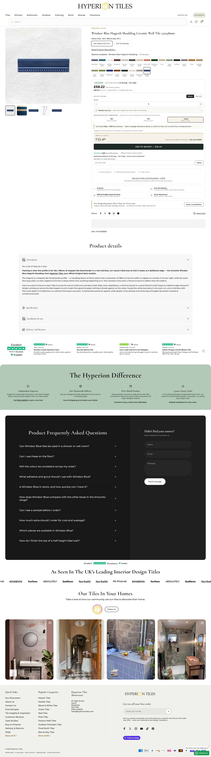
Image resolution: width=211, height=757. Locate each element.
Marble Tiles (44, 702)
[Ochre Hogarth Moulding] (192, 60)
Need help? (201, 213)
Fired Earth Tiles (46, 728)
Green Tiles (43, 709)
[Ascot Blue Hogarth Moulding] (94, 60)
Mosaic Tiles (44, 698)
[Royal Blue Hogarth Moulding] (109, 70)
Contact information (53, 752)
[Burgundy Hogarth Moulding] (117, 60)
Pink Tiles (43, 717)
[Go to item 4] (45, 110)
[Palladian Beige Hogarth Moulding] (199, 60)
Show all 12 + (11, 736)
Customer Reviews (14, 717)
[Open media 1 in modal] (43, 65)
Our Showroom (12, 698)
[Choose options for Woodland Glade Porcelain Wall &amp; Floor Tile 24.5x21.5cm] (165, 673)
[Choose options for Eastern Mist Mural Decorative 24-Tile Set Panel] (21, 673)
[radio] (112, 120)
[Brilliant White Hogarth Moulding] (109, 60)
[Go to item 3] (33, 110)
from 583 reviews (106, 153)
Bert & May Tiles (46, 732)
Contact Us (10, 705)
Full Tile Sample (122, 44)
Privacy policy (19, 752)
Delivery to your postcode (104, 159)
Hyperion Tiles (56, 273)
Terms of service (30, 752)
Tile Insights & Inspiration (17, 713)
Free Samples (12, 709)
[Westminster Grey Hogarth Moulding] (139, 70)
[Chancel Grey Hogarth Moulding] (124, 60)
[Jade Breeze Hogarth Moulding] (169, 60)
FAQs (7, 732)
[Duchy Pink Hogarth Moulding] (147, 60)
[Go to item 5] (57, 110)
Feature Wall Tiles (47, 721)
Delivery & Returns (14, 728)
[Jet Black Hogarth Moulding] (177, 60)
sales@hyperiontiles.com (82, 711)
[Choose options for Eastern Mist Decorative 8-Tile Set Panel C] (13, 673)
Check (199, 163)
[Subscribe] (168, 711)
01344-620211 (77, 709)
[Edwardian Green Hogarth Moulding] (154, 60)
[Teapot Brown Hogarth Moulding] (117, 70)
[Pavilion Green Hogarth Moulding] (102, 70)
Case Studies (11, 721)
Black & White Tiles (47, 705)
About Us (9, 702)
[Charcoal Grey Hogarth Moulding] (132, 60)
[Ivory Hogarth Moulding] (162, 60)
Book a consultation (194, 204)
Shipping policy (41, 752)
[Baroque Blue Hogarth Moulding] (102, 60)
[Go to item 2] (22, 110)
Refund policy (9, 752)
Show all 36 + (44, 736)
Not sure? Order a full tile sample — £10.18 (148, 178)
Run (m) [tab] (199, 96)
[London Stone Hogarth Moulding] (184, 60)
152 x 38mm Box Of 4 (102, 44)
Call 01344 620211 (175, 204)
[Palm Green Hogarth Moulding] (94, 70)
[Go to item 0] (10, 110)
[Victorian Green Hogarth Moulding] (124, 70)
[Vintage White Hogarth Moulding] (132, 70)
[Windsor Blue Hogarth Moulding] (147, 70)
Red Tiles (42, 713)
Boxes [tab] (190, 96)
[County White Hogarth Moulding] (139, 60)
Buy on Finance (13, 724)
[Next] (76, 71)
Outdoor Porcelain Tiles (50, 724)
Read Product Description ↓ (103, 50)
